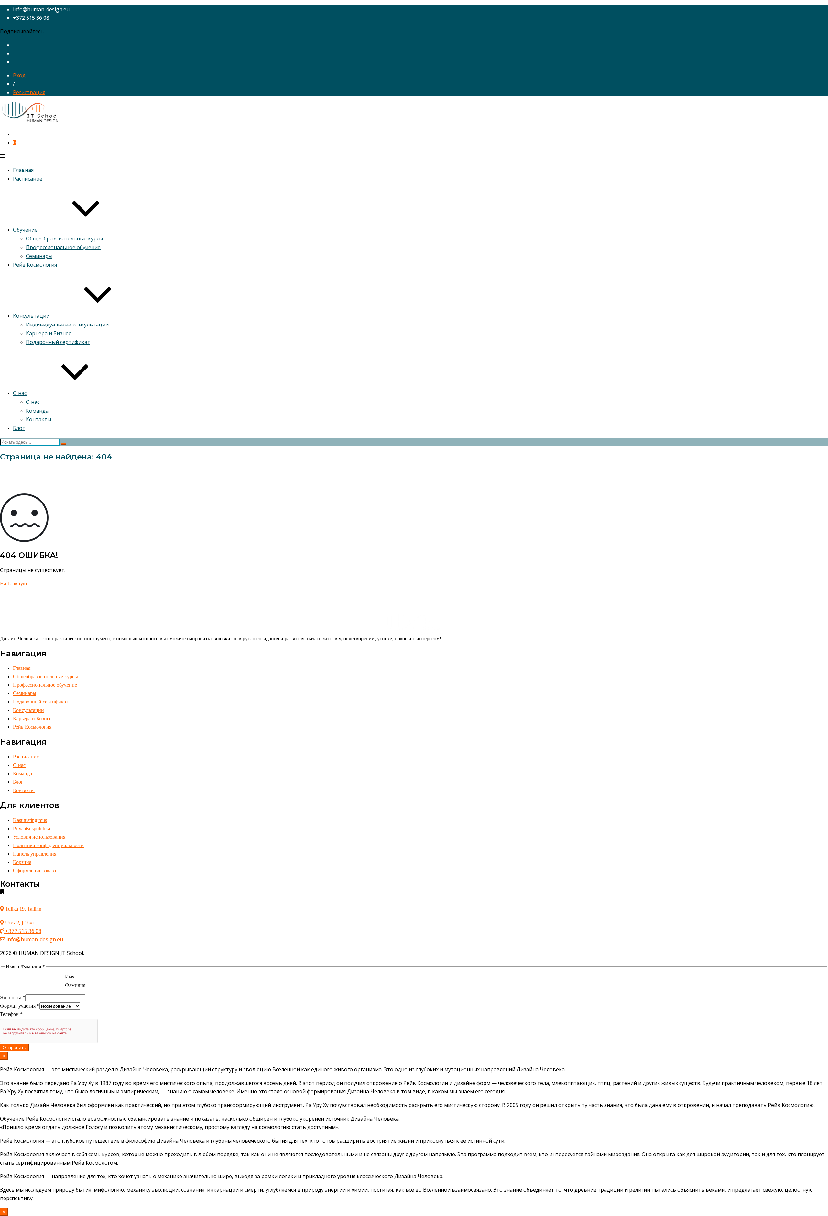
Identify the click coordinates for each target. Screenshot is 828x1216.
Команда (37, 410)
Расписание (27, 178)
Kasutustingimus (30, 820)
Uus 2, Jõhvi (19, 922)
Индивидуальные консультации (67, 324)
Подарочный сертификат (58, 342)
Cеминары (24, 693)
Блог (19, 428)
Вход (19, 75)
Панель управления (34, 854)
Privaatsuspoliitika (31, 828)
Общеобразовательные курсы (64, 238)
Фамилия (75, 985)
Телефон (11, 1014)
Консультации (31, 315)
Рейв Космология (35, 264)
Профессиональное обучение (45, 685)
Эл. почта (12, 997)
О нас (20, 393)
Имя (69, 976)
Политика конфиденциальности (48, 845)
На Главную (13, 583)
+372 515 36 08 (31, 17)
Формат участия (19, 1006)
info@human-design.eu (41, 9)
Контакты (38, 419)
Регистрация (29, 92)
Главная (23, 169)
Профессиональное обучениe (63, 247)
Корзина (22, 862)
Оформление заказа (34, 870)
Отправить (14, 1047)
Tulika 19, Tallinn (22, 909)
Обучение (25, 229)
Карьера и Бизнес (48, 333)
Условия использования (39, 837)
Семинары (39, 256)
